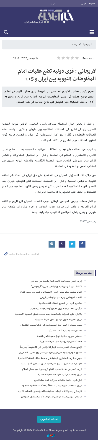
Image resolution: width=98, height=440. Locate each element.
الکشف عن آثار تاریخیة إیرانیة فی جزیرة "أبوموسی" (56, 287)
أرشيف (52, 4)
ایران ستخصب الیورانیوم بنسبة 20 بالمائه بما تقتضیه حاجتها (52, 386)
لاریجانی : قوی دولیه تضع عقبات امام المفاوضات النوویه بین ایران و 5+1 (57, 75)
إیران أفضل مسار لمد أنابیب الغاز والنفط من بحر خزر (56, 281)
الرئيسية (87, 44)
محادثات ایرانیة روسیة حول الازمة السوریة (61, 342)
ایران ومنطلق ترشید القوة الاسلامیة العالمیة (60, 375)
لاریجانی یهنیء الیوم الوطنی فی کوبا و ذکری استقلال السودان (51, 397)
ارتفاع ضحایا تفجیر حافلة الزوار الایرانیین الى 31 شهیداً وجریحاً (51, 347)
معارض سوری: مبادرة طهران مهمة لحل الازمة (59, 336)
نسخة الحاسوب (49, 419)
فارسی (83, 4)
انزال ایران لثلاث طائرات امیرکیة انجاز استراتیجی (58, 380)
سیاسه (76, 44)
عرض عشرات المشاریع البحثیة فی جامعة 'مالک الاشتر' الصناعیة (50, 358)
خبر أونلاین (49, 17)
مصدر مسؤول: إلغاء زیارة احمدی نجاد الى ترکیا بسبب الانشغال (51, 325)
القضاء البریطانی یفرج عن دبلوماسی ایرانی (61, 297)
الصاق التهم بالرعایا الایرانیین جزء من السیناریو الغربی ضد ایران (50, 353)
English (92, 4)
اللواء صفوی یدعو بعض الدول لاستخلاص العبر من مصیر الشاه (51, 292)
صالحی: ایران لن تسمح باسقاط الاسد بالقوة (60, 303)
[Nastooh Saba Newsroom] (49, 436)
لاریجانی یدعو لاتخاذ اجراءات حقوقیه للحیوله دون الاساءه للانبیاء (50, 391)
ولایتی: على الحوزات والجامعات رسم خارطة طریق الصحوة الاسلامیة (48, 314)
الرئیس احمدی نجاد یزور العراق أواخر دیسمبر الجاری (56, 309)
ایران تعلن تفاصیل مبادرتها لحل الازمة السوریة (58, 320)
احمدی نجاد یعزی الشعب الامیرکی (65, 331)
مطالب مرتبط (84, 273)
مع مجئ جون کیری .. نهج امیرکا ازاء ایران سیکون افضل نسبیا (51, 364)
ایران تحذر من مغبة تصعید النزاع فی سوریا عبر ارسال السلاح (52, 369)
